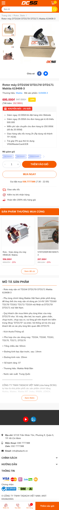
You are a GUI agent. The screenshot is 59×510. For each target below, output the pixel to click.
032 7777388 (17, 446)
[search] (54, 9)
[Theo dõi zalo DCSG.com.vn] (33, 419)
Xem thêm (29, 398)
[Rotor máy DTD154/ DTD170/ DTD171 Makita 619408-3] (37, 44)
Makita (19, 93)
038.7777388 (29, 181)
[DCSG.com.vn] (29, 3)
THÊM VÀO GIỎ (39, 164)
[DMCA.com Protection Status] (25, 488)
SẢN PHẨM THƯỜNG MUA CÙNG (23, 211)
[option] (8, 30)
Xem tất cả (29, 271)
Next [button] (54, 44)
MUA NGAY (29, 174)
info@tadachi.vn (20, 451)
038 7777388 (23, 443)
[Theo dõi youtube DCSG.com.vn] (25, 419)
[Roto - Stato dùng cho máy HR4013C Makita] (18, 233)
